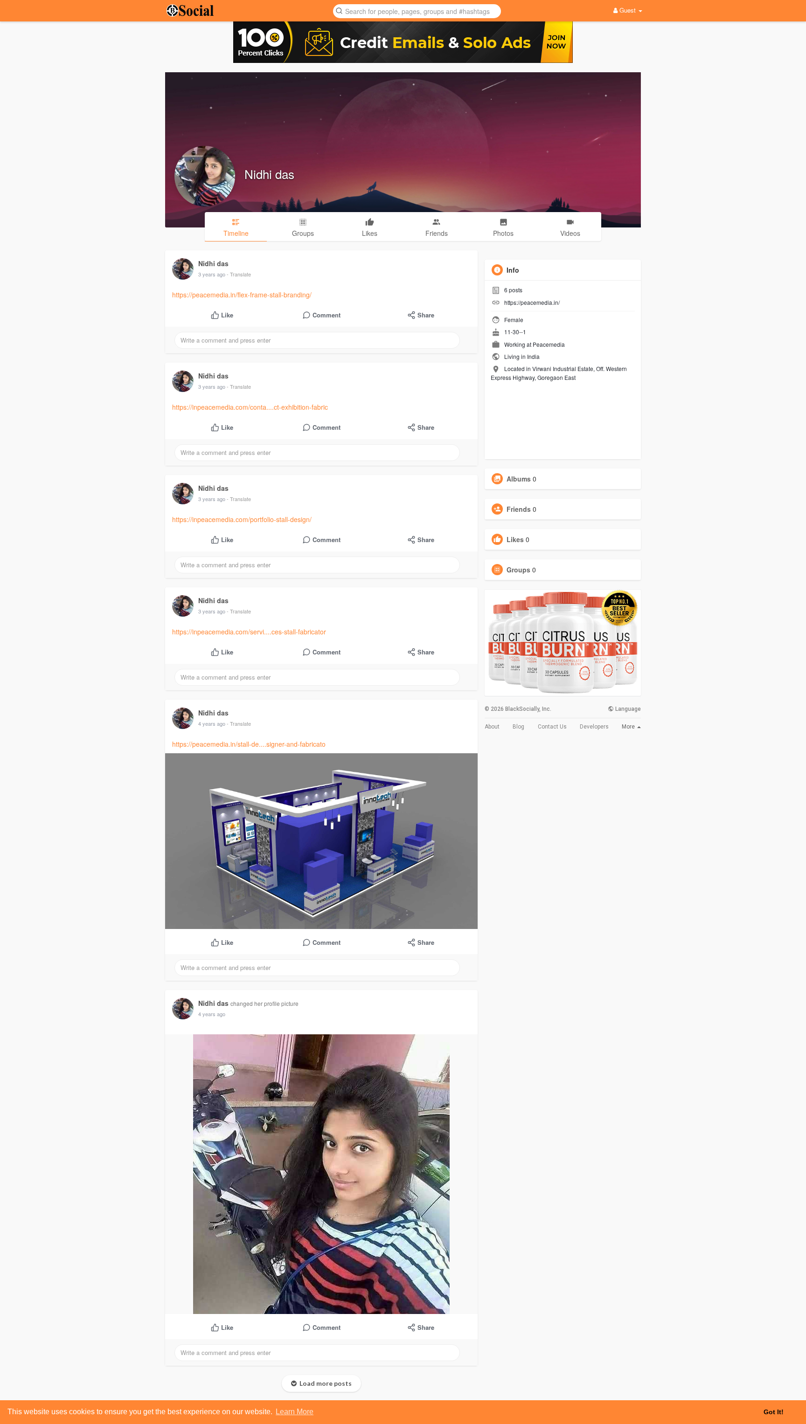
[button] (417, 10)
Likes (515, 539)
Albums (519, 478)
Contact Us (552, 726)
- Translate (239, 274)
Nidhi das (269, 173)
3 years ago (211, 274)
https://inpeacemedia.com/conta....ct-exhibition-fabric (250, 407)
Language (627, 709)
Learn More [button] (294, 1412)
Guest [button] (628, 10)
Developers (594, 726)
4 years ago (211, 723)
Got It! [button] (774, 1412)
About (492, 726)
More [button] (629, 726)
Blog (518, 726)
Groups (518, 569)
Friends (519, 509)
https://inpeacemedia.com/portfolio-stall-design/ (242, 519)
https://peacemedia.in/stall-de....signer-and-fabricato (249, 744)
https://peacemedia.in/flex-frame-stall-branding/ (242, 294)
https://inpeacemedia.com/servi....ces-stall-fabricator (249, 631)
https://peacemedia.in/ (532, 302)
